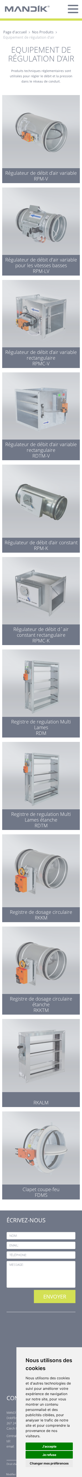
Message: (16, 1264)
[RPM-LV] (41, 230)
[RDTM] (41, 785)
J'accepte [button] (49, 1446)
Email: (14, 1245)
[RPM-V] (41, 138)
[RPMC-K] (41, 600)
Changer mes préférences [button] (49, 1463)
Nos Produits (43, 32)
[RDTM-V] (41, 415)
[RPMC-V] (41, 323)
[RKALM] (41, 1062)
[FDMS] (41, 1154)
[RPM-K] (41, 507)
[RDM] (41, 692)
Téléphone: (18, 1255)
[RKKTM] (41, 969)
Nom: (13, 1236)
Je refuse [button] (49, 1455)
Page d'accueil (15, 32)
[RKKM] (41, 877)
